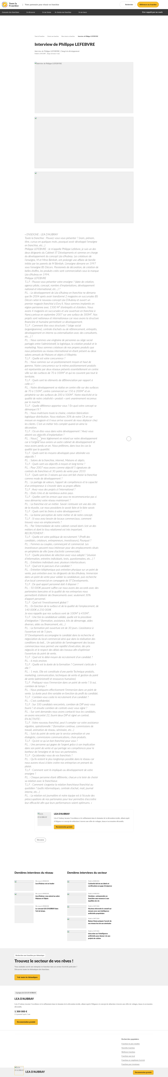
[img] (22, 12)
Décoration (40, 840)
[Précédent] (39, 438)
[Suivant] (129, 438)
